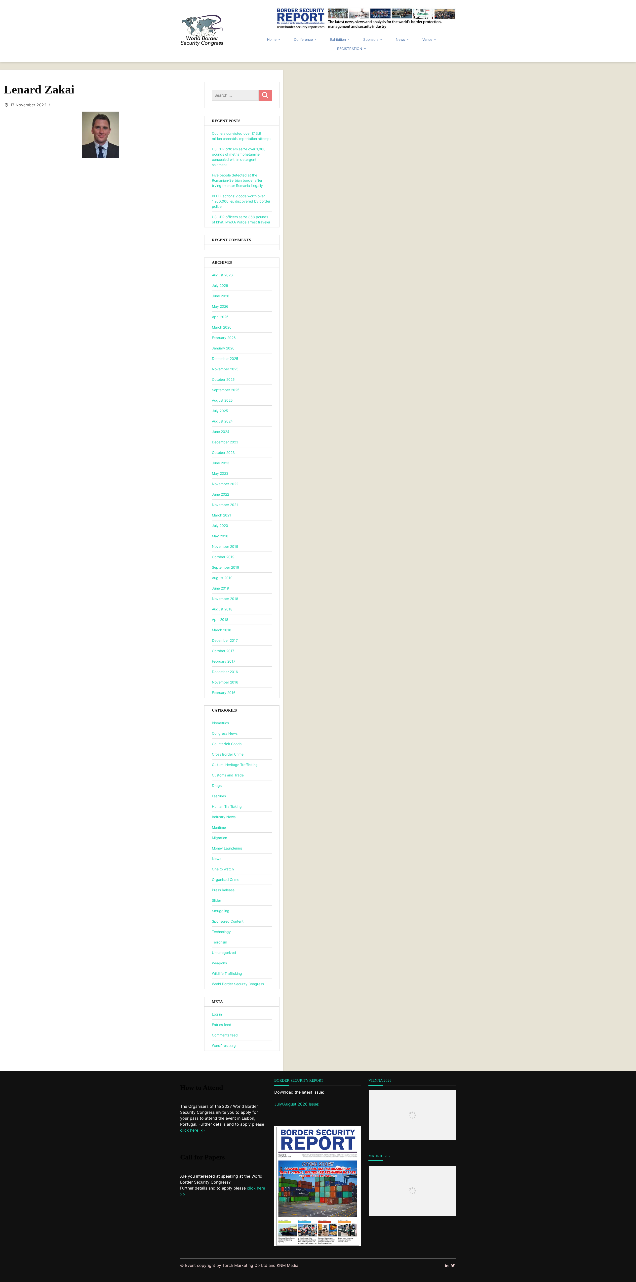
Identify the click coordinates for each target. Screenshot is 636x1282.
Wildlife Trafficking (227, 973)
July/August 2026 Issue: (296, 1104)
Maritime (219, 827)
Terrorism (219, 942)
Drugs (217, 785)
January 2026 (223, 348)
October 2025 (223, 379)
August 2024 (222, 421)
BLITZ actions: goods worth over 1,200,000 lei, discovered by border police (241, 201)
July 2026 (220, 285)
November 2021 (225, 505)
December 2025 (225, 358)
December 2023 (225, 442)
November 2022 (225, 484)
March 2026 (222, 327)
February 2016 (224, 692)
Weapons (219, 963)
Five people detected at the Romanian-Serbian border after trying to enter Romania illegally (237, 180)
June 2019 (220, 588)
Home (272, 39)
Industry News (224, 817)
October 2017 (223, 651)
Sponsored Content (227, 921)
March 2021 (221, 515)
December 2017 (225, 640)
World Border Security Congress (238, 984)
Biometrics (220, 723)
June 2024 (220, 431)
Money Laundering (227, 848)
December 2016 (225, 672)
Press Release (223, 890)
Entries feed (221, 1025)
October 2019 (223, 557)
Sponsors (370, 39)
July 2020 (220, 525)
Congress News (225, 733)
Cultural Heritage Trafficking (235, 765)
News (400, 39)
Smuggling (220, 911)
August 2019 (222, 578)
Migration (219, 838)
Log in (217, 1014)
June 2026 (220, 296)
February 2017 (223, 661)
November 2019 (225, 546)
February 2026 (224, 338)
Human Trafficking (227, 806)
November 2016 (225, 682)
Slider (216, 900)
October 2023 (223, 452)
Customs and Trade (228, 775)
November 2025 (225, 369)
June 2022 (220, 494)
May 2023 (220, 473)
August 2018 (222, 609)
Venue (427, 39)
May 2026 (220, 306)
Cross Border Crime (227, 754)
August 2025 (222, 400)
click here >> (192, 1130)
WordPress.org (224, 1045)
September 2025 (225, 390)
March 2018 (221, 630)
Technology (221, 932)
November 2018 (225, 599)
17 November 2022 (28, 104)
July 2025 (220, 411)
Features (219, 796)
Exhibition (338, 39)
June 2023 (220, 463)
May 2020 (220, 536)
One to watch (223, 869)
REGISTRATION (349, 48)
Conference (303, 39)
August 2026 (222, 275)
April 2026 (220, 317)
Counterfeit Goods (226, 744)
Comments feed (225, 1035)
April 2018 (220, 619)
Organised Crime (225, 879)
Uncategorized (224, 952)
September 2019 (225, 567)
